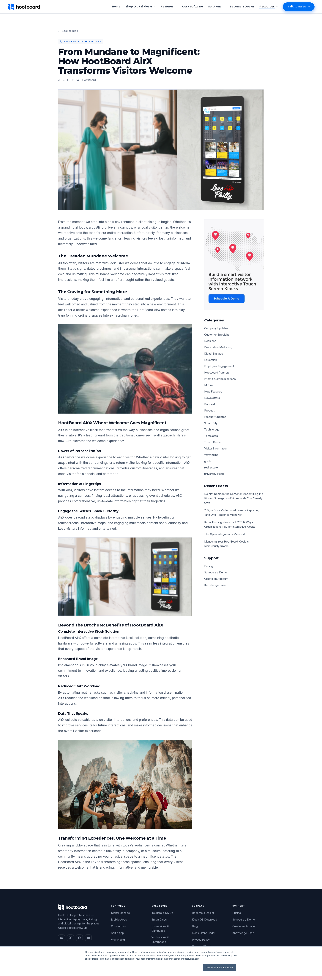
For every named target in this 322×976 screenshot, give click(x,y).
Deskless (210, 341)
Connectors (118, 926)
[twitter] (70, 937)
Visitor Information (216, 448)
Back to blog (68, 30)
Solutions (214, 6)
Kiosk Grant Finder (203, 932)
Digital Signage (213, 353)
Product (209, 410)
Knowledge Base (215, 585)
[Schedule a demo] (234, 264)
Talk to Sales (296, 6)
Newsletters (212, 398)
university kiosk (214, 474)
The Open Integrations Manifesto (225, 534)
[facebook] (79, 937)
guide (207, 461)
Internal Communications (220, 379)
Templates (211, 436)
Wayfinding (211, 455)
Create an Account (216, 579)
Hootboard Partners (217, 372)
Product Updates (215, 417)
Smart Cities (159, 919)
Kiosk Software (192, 6)
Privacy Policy (201, 939)
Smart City (210, 423)
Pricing (208, 566)
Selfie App (117, 932)
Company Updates (216, 328)
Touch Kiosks (213, 442)
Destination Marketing (218, 347)
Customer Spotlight (216, 334)
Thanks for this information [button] (219, 967)
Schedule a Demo (215, 572)
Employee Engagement (219, 366)
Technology (211, 429)
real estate (211, 467)
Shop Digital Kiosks (139, 6)
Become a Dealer (242, 6)
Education (210, 360)
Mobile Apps (119, 919)
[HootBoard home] (23, 6)
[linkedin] (61, 937)
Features (167, 6)
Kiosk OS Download (204, 919)
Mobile (208, 385)
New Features (213, 391)
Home (116, 6)
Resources (267, 6)
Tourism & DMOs (162, 912)
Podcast (209, 404)
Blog (195, 926)
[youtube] (88, 937)
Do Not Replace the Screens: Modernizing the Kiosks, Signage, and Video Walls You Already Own (233, 498)
